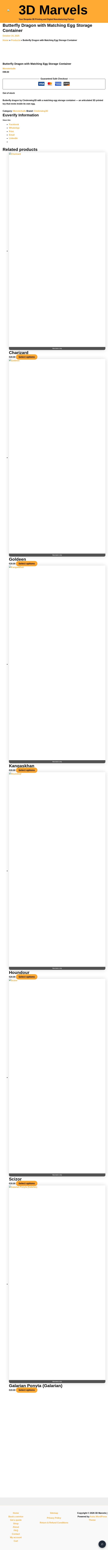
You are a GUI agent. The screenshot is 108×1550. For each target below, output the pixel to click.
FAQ (16, 1530)
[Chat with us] (102, 1544)
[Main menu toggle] (102, 11)
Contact (16, 1534)
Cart (16, 1541)
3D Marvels (53, 10)
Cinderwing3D (41, 111)
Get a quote (16, 1520)
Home (16, 1513)
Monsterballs (9, 68)
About (16, 1527)
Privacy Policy (54, 1518)
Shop (16, 1523)
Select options (27, 357)
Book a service (15, 1516)
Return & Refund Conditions (54, 1523)
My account (16, 1537)
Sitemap (54, 1513)
